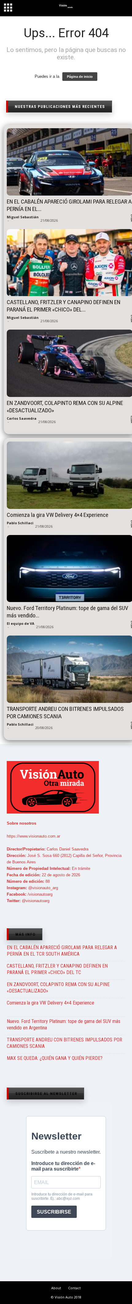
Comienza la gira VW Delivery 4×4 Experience (50, 1003)
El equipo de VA (20, 623)
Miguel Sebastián (23, 217)
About (56, 1288)
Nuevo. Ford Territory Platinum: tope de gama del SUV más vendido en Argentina (63, 1024)
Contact (74, 1288)
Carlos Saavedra (22, 418)
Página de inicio (80, 76)
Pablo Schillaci (20, 523)
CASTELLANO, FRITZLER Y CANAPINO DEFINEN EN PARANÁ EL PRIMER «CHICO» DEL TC (57, 969)
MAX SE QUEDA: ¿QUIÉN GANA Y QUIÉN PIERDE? (55, 1058)
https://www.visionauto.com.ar (33, 836)
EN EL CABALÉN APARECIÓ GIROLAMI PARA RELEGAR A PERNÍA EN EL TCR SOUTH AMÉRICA (62, 951)
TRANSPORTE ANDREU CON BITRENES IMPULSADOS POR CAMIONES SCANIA (64, 1043)
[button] (122, 9)
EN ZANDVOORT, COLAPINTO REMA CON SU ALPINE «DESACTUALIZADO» (58, 987)
